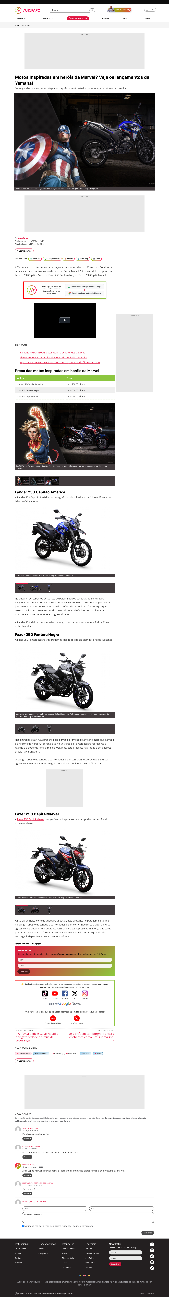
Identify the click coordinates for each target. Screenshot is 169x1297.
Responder (27, 1138)
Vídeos (98, 1053)
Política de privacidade (147, 1294)
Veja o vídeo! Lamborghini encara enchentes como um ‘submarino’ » (91, 1037)
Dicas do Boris (68, 1258)
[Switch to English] (84, 1275)
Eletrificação (67, 1267)
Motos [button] (127, 18)
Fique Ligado (26, 25)
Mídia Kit (18, 1263)
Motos (64, 1253)
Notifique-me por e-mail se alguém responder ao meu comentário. (59, 1225)
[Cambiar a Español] (89, 1275)
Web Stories (90, 1263)
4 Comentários (24, 250)
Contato (18, 1258)
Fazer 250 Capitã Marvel (30, 819)
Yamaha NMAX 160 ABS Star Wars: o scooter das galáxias (52, 352)
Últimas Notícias (24, 1053)
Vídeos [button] (105, 18)
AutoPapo (23, 238)
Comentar (148, 1233)
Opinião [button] (149, 18)
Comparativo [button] (47, 18)
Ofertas (88, 1267)
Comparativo (43, 1253)
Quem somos (20, 1249)
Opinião (88, 1249)
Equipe (18, 1253)
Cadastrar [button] (24, 971)
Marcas (41, 1249)
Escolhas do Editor (41, 1053)
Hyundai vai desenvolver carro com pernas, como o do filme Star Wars (60, 362)
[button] (92, 10)
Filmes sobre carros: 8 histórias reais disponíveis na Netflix (53, 357)
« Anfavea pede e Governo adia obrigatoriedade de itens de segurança (37, 1037)
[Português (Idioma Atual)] (79, 1275)
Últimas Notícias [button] (78, 18)
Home (17, 25)
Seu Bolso (86, 1053)
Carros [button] (19, 18)
